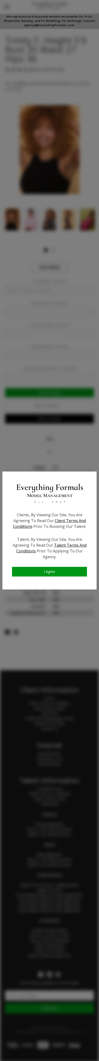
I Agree (49, 571)
